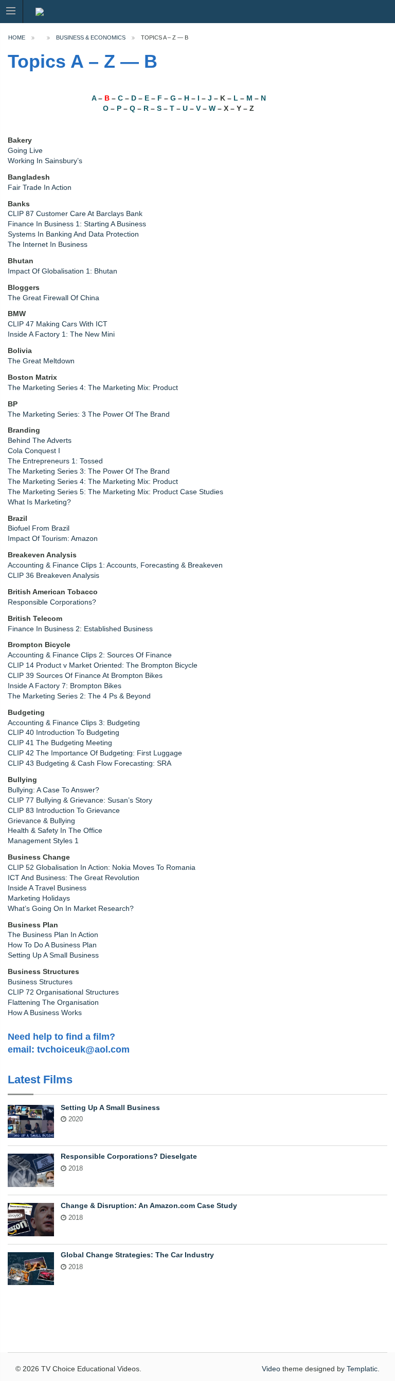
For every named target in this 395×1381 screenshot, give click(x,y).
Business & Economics (90, 37)
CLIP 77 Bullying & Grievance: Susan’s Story (80, 800)
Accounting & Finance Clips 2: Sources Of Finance (90, 655)
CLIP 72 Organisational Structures (63, 992)
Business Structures (40, 982)
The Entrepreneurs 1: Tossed (55, 461)
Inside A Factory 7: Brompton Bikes (64, 686)
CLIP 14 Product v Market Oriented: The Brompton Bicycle (103, 665)
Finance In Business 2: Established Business (80, 629)
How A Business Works (45, 1013)
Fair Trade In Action (39, 187)
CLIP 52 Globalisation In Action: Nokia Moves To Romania (101, 867)
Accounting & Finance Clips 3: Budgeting (74, 723)
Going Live (25, 150)
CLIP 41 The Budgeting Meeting (60, 743)
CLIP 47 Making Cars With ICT (57, 324)
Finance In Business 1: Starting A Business (77, 224)
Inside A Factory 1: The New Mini (61, 334)
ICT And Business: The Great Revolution (73, 878)
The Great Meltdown (41, 361)
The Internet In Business (47, 244)
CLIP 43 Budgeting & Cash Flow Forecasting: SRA (89, 763)
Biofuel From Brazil (38, 528)
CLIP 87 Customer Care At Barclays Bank (75, 214)
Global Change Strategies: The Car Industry (137, 1255)
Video (271, 1369)
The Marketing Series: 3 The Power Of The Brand (89, 414)
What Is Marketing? (39, 502)
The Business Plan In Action (53, 935)
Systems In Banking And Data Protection (73, 234)
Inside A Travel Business (47, 888)
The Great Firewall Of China (53, 298)
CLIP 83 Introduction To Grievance (64, 810)
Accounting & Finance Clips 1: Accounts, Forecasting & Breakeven (115, 565)
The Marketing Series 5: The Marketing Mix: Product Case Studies (115, 492)
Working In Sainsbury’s (45, 161)
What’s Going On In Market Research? (71, 908)
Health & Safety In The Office (55, 830)
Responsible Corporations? (52, 602)
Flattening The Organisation (53, 1002)
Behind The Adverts (39, 440)
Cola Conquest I (34, 451)
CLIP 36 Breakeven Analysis (53, 575)
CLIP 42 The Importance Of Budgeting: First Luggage (95, 753)
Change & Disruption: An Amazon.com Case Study (149, 1205)
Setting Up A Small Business (53, 955)
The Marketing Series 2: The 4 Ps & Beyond (79, 696)
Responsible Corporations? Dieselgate (129, 1156)
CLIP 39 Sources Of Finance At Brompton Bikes (85, 675)
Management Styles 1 (43, 841)
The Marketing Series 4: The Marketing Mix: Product (93, 388)
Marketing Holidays (39, 898)
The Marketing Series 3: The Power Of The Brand (89, 471)
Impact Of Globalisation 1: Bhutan (62, 271)
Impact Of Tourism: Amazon (53, 538)
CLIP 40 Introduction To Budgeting (63, 732)
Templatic (362, 1369)
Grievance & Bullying (41, 821)
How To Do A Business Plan (52, 945)
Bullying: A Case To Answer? (53, 790)
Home (16, 37)
